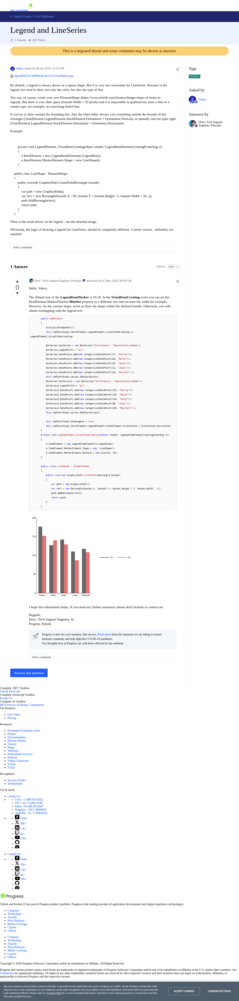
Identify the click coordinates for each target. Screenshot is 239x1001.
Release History (16, 740)
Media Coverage (17, 923)
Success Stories (16, 780)
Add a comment (22, 247)
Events (11, 764)
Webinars (12, 750)
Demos (11, 734)
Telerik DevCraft (10, 691)
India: (29, 806)
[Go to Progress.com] (12, 897)
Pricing (11, 717)
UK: (29, 802)
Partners (12, 757)
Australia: (31, 813)
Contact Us (14, 796)
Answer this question (29, 673)
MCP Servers (8, 704)
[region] (119, 991)
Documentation (16, 737)
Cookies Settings (219, 991)
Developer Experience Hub (23, 730)
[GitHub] (17, 843)
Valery (20, 68)
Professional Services (19, 754)
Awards (12, 917)
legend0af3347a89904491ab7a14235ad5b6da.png (43, 76)
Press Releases (16, 920)
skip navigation (19, 10)
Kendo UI (6, 698)
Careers (11, 927)
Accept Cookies (184, 991)
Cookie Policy (54, 993)
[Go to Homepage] (30, 10)
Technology (14, 913)
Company (13, 910)
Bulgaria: (30, 809)
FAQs (11, 767)
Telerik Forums (22, 16)
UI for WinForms (44, 16)
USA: (29, 799)
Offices (11, 930)
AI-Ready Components (30, 704)
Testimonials (14, 783)
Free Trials (13, 714)
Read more (104, 634)
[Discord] (17, 847)
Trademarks (7, 973)
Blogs (10, 747)
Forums (11, 744)
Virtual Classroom (18, 760)
